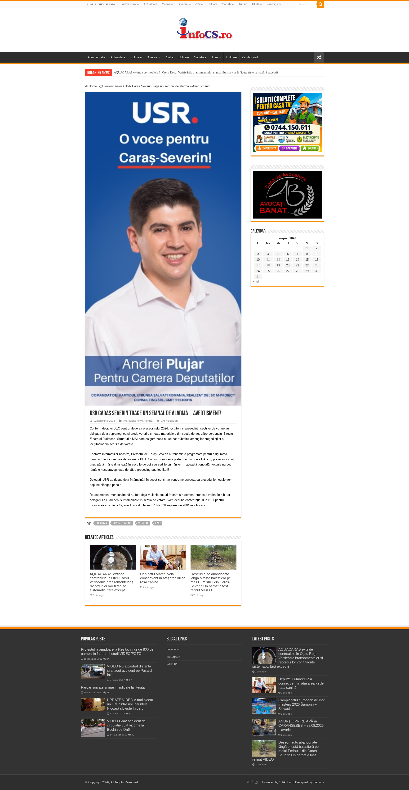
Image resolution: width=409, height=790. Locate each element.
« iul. (256, 281)
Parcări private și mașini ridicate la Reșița (113, 687)
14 (297, 259)
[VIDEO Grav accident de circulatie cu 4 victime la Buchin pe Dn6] (93, 728)
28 (297, 271)
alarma (102, 523)
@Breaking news (110, 86)
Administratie (130, 4)
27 (287, 271)
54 (108, 659)
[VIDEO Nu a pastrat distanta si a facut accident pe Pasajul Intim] (93, 671)
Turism (243, 4)
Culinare (167, 4)
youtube (172, 664)
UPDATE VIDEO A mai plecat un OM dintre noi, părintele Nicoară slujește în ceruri (130, 704)
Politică (148, 420)
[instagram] (256, 782)
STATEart (286, 782)
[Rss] (248, 782)
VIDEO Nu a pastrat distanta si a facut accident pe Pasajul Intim (129, 670)
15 (307, 259)
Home (92, 86)
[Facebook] (252, 782)
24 (258, 271)
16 (316, 259)
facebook (173, 649)
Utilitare (213, 4)
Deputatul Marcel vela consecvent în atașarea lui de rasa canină (162, 578)
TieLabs (318, 782)
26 (278, 271)
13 (287, 259)
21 (297, 265)
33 (108, 692)
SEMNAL (143, 523)
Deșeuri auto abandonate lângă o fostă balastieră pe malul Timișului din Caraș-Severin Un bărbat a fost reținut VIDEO (211, 582)
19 (278, 265)
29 (307, 271)
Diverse (183, 4)
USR (158, 523)
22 (307, 265)
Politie (199, 4)
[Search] (320, 4)
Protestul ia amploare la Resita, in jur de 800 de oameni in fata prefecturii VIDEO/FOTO (117, 651)
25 (268, 271)
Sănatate (228, 4)
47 (130, 680)
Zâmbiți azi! (274, 4)
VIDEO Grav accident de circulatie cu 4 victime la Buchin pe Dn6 (126, 725)
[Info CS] (204, 29)
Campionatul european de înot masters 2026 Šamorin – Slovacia (301, 704)
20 (287, 265)
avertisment (123, 523)
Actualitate (150, 4)
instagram (173, 656)
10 (258, 259)
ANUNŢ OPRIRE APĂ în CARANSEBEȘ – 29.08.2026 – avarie (301, 725)
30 (316, 271)
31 (130, 713)
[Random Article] (319, 57)
